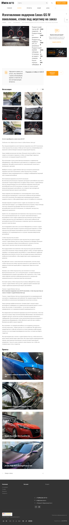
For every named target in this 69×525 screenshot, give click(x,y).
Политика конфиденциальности (59, 515)
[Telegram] (36, 507)
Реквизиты (4, 493)
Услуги (47, 484)
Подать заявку (61, 2)
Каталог (26, 484)
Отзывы (4, 489)
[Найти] (47, 3)
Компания (5, 484)
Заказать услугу (52, 73)
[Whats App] (39, 507)
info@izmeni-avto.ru (41, 500)
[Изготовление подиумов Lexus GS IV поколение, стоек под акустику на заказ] (15, 36)
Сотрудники (5, 487)
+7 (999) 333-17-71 (41, 498)
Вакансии (4, 491)
